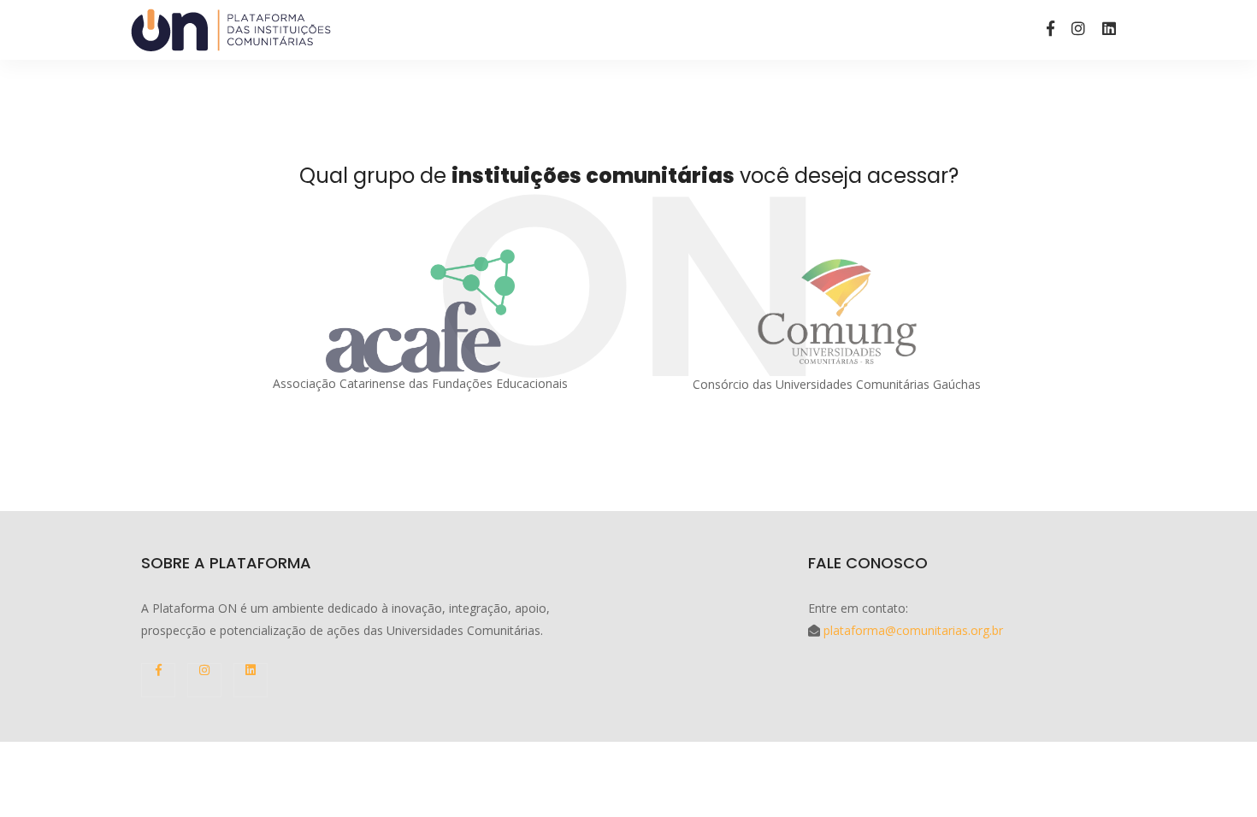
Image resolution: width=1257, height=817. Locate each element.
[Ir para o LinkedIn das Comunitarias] (1109, 28)
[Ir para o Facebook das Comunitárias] (1050, 28)
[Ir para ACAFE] (421, 311)
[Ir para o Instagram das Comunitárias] (1078, 28)
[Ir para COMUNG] (837, 311)
